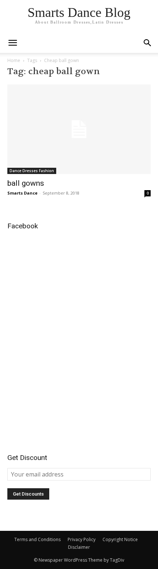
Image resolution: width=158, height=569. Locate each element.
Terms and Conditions (37, 539)
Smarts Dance (22, 193)
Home (13, 60)
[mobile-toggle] (12, 43)
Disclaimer (79, 547)
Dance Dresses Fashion (32, 170)
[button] (147, 43)
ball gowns (25, 183)
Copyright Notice (120, 539)
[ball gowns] (79, 129)
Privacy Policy (82, 539)
